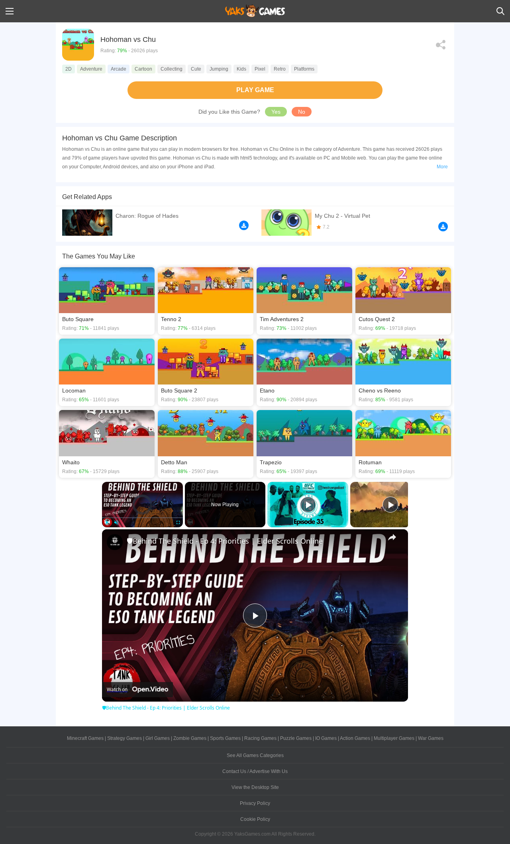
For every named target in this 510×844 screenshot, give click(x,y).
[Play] (107, 522)
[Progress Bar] (142, 517)
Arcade (118, 69)
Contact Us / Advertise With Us (255, 771)
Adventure (91, 69)
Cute (196, 69)
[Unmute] (116, 522)
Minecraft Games (85, 738)
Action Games (355, 738)
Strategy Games (124, 738)
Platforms (304, 69)
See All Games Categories (255, 755)
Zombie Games (189, 738)
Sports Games (225, 738)
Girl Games (157, 738)
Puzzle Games (296, 738)
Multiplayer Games (394, 738)
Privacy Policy (255, 803)
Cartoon (143, 69)
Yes (275, 111)
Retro (280, 69)
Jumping (219, 69)
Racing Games (260, 738)
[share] (392, 537)
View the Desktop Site (255, 787)
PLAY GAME (255, 90)
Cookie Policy (255, 819)
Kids (241, 69)
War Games (430, 738)
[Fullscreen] (178, 522)
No (301, 111)
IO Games (326, 738)
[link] (115, 542)
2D (68, 69)
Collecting (171, 69)
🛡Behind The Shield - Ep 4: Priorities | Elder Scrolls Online (225, 540)
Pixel (260, 69)
